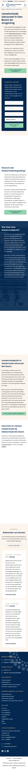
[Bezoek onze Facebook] (2, 751)
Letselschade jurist (7, 694)
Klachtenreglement (14, 760)
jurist (24, 33)
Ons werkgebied (6, 712)
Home (3, 9)
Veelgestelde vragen (7, 719)
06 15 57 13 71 (7, 670)
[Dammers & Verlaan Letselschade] (13, 5)
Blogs (3, 721)
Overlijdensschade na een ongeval (11, 684)
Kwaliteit (4, 717)
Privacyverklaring (17, 758)
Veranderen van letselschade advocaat (12, 700)
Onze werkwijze (6, 714)
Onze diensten (5, 710)
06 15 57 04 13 (7, 660)
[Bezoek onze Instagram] (5, 751)
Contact (4, 723)
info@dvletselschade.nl (10, 746)
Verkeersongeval (6, 680)
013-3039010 (7, 744)
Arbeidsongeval (6, 682)
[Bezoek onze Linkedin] (8, 751)
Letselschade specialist (8, 696)
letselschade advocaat (15, 33)
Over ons (4, 708)
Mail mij (6, 662)
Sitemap (8, 758)
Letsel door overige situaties (9, 686)
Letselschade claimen (7, 698)
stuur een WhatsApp (15, 662)
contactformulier (6, 444)
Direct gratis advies (14, 125)
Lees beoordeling (10, 594)
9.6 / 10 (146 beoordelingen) (14, 1)
